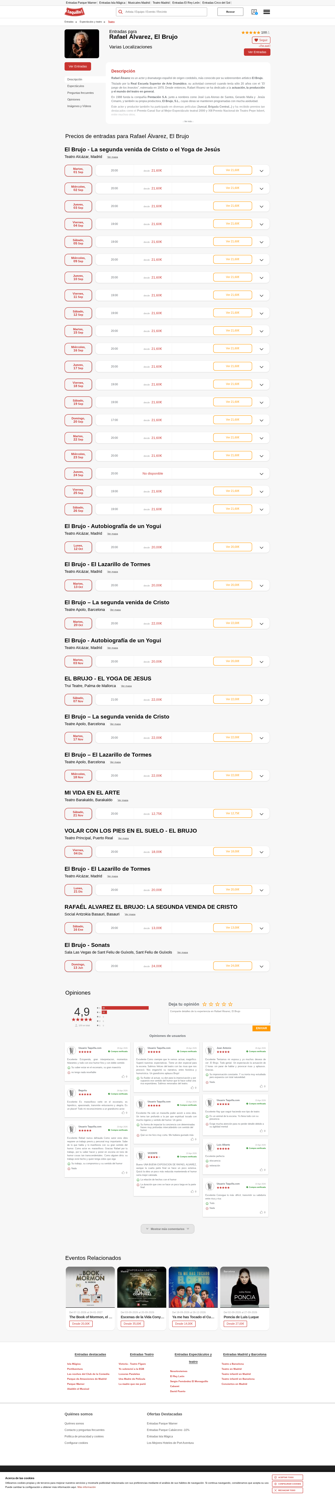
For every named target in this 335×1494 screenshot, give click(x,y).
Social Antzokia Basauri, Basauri (92, 914)
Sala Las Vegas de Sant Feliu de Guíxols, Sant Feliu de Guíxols (118, 952)
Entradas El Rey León (186, 2)
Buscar (230, 11)
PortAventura (75, 1369)
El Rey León (177, 1376)
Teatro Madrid (161, 2)
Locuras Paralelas (129, 1374)
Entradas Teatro (142, 1354)
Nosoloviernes (178, 1371)
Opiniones (73, 99)
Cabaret (174, 1386)
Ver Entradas (257, 52)
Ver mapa (112, 157)
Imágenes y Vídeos (79, 106)
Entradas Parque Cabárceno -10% (168, 1430)
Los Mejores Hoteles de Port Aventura (170, 1443)
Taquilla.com (72, 9)
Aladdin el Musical (78, 1389)
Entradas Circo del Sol (216, 2)
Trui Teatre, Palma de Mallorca (90, 686)
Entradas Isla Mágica (112, 2)
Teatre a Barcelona (233, 1364)
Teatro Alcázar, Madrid (83, 156)
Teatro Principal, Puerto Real (89, 838)
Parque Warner (75, 1384)
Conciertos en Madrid (234, 1384)
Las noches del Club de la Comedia (88, 1374)
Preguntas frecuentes (80, 92)
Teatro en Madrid (232, 1369)
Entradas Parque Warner (81, 2)
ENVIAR (261, 1028)
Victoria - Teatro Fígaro (132, 1364)
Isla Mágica (74, 1364)
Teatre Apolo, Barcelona (85, 609)
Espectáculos (75, 86)
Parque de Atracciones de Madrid (87, 1379)
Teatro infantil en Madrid (236, 1374)
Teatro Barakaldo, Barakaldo (88, 800)
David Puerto (177, 1391)
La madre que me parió (132, 1384)
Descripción (74, 79)
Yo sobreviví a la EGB (131, 1369)
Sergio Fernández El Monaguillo (189, 1381)
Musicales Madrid (139, 2)
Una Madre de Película (132, 1379)
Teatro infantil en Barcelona (238, 1379)
